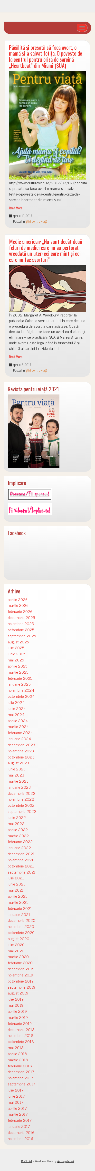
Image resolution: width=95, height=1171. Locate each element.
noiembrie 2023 (21, 751)
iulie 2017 (16, 1090)
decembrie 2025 (21, 617)
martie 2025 (18, 672)
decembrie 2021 (21, 853)
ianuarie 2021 (19, 914)
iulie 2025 (16, 647)
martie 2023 (18, 781)
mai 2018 (16, 1047)
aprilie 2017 (17, 1108)
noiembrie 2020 (21, 926)
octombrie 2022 (21, 805)
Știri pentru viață (36, 221)
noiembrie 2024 (21, 690)
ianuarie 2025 (19, 684)
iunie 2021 (16, 884)
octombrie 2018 (21, 1041)
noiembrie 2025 (21, 623)
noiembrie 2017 (20, 1078)
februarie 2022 (20, 841)
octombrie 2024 (21, 696)
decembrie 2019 (21, 969)
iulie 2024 (16, 702)
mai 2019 (15, 1005)
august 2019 (18, 993)
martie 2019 (18, 1017)
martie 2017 (18, 1114)
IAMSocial (26, 1161)
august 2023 (18, 763)
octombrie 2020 (21, 932)
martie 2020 (18, 956)
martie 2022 (18, 835)
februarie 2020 (20, 962)
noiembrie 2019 (20, 975)
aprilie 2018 (17, 1053)
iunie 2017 (16, 1096)
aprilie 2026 (18, 599)
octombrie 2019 (21, 981)
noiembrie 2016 (20, 1138)
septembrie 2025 (22, 636)
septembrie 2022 (22, 811)
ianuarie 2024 (19, 738)
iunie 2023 (17, 769)
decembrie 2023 (21, 745)
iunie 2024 (17, 708)
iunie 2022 (17, 817)
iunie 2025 (16, 654)
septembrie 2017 (21, 1084)
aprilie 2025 (17, 666)
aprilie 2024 (18, 720)
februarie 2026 (20, 611)
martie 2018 (18, 1060)
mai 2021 (16, 890)
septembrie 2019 (21, 987)
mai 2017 (15, 1102)
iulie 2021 (16, 878)
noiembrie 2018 (20, 1035)
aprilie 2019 (17, 1011)
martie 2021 (18, 902)
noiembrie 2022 (21, 799)
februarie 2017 (20, 1120)
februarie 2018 (20, 1066)
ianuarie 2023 (19, 787)
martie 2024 (18, 726)
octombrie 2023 (21, 757)
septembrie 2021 (22, 872)
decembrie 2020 (21, 920)
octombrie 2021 (21, 866)
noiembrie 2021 (20, 860)
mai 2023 (16, 775)
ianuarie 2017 (19, 1126)
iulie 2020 (16, 944)
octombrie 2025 (21, 629)
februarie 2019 (20, 1023)
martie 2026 (18, 605)
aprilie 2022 (18, 829)
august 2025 (18, 642)
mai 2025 (16, 660)
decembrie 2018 (21, 1029)
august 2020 (18, 938)
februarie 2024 (20, 732)
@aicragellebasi (65, 1161)
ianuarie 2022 (19, 847)
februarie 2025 (20, 678)
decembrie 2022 (21, 793)
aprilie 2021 (17, 896)
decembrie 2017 (21, 1071)
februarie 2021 (20, 908)
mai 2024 (16, 714)
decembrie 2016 (21, 1132)
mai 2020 (16, 951)
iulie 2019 (16, 999)
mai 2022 (16, 823)
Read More (15, 207)
